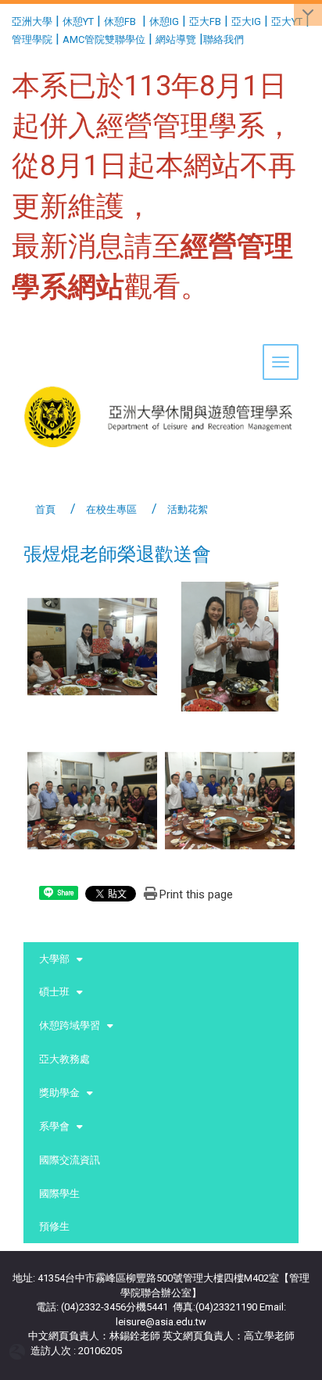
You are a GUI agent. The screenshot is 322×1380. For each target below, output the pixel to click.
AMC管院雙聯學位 (104, 39)
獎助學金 (59, 1093)
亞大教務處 (64, 1059)
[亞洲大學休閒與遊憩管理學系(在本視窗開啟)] (161, 368)
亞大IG (246, 21)
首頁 (45, 509)
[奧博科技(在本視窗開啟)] (19, 1351)
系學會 (54, 1126)
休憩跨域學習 (69, 1025)
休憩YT (78, 21)
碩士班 (54, 992)
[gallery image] (92, 645)
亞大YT (286, 21)
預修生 (54, 1226)
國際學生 (59, 1193)
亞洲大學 (32, 21)
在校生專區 (111, 509)
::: (5, 19)
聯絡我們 (224, 39)
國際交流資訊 (69, 1160)
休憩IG (164, 21)
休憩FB (120, 21)
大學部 (54, 959)
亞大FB (205, 21)
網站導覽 (176, 39)
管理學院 (32, 39)
